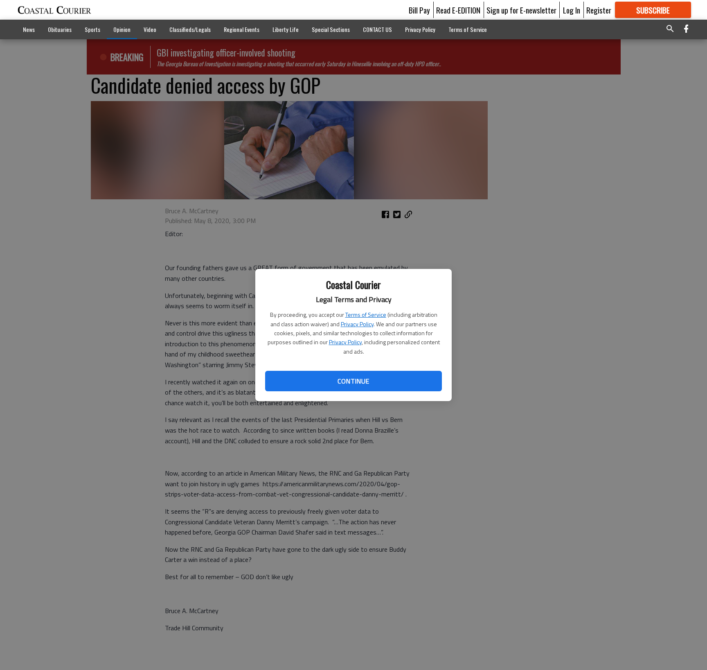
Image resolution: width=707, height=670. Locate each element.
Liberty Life (285, 29)
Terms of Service (365, 314)
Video (150, 29)
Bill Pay (419, 10)
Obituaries (60, 29)
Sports (92, 29)
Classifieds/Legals (190, 29)
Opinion (122, 29)
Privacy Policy (357, 324)
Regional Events (241, 29)
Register (598, 10)
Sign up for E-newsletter (521, 10)
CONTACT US (377, 29)
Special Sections (331, 29)
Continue (353, 381)
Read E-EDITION (458, 10)
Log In (571, 10)
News (29, 29)
